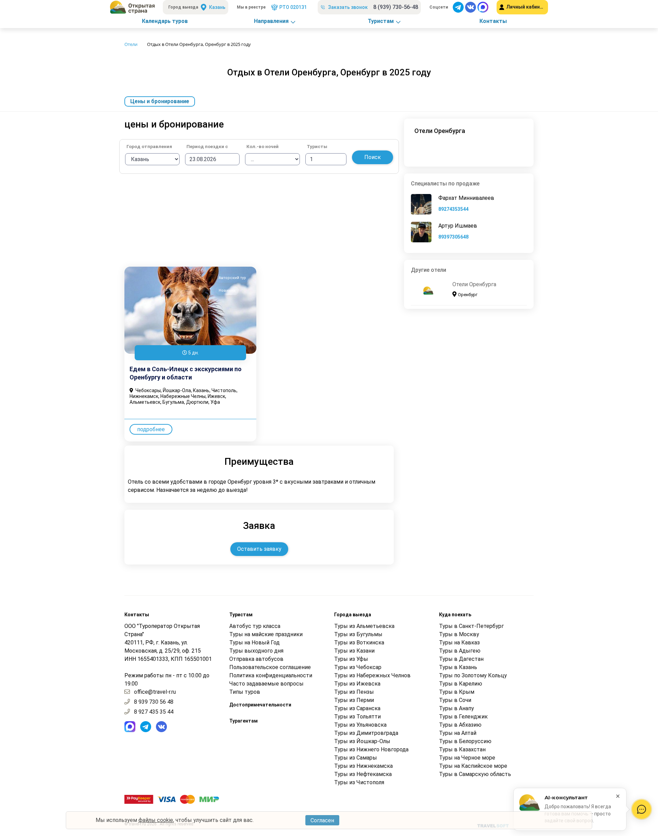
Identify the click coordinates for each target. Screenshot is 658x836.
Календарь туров (165, 21)
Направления (271, 21)
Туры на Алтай (457, 733)
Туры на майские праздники (266, 634)
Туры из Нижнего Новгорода (371, 749)
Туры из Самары (355, 757)
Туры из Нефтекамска (363, 774)
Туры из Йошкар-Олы (362, 741)
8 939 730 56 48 (153, 702)
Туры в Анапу (456, 708)
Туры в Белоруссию (465, 741)
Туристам (381, 21)
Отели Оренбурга (474, 284)
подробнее (151, 429)
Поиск (372, 157)
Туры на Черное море (467, 757)
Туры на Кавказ (459, 642)
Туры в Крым (456, 692)
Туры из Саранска (357, 708)
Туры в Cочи (455, 700)
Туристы (317, 146)
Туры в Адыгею (459, 650)
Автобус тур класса (254, 626)
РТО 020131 (293, 7)
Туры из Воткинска (359, 642)
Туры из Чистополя (359, 782)
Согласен (322, 820)
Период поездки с (207, 146)
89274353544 (453, 209)
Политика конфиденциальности (270, 675)
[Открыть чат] (641, 809)
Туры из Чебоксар (357, 667)
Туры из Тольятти (357, 716)
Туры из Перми (354, 700)
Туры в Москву (459, 634)
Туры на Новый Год (254, 642)
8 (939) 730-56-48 (395, 7)
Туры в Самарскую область (475, 774)
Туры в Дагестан (461, 659)
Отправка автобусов (256, 659)
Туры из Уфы (351, 659)
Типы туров (244, 692)
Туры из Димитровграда (366, 733)
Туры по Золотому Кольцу (473, 675)
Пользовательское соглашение (270, 667)
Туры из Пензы (354, 692)
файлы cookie (155, 820)
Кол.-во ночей (262, 146)
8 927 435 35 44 (153, 711)
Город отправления (149, 146)
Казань (217, 7)
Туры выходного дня (256, 650)
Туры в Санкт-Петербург (471, 626)
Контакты (493, 21)
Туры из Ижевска (357, 683)
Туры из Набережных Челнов (372, 675)
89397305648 (453, 237)
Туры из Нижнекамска (363, 766)
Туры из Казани (354, 650)
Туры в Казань (458, 667)
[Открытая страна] (132, 7)
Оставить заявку (259, 549)
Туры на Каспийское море (473, 766)
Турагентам (243, 721)
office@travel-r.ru (155, 692)
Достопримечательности (260, 704)
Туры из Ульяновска (360, 725)
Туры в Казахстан (462, 749)
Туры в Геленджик (463, 716)
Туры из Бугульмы (358, 634)
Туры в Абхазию (460, 725)
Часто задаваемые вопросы (266, 683)
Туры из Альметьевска (364, 626)
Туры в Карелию (460, 683)
